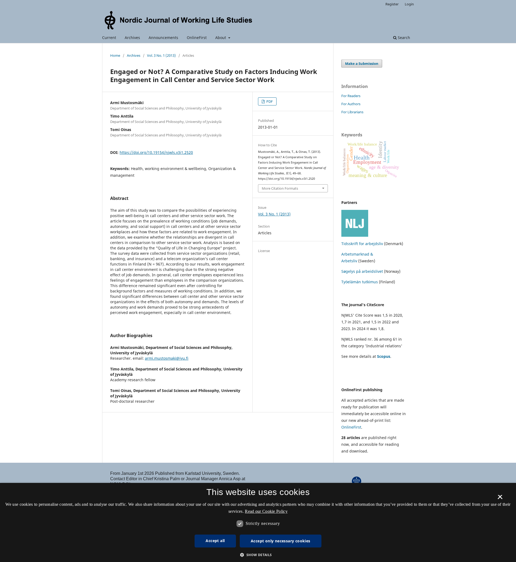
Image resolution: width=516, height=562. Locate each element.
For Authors (350, 103)
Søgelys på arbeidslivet (362, 271)
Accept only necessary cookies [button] (280, 540)
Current (109, 37)
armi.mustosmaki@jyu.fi (166, 358)
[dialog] (258, 522)
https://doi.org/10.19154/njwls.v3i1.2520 (156, 152)
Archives (132, 37)
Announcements (163, 37)
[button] (258, 555)
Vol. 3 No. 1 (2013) (161, 55)
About (221, 37)
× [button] (500, 499)
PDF (269, 101)
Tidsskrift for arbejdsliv (362, 243)
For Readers (350, 95)
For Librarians (352, 111)
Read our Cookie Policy (266, 511)
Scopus (383, 356)
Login (409, 4)
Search (403, 37)
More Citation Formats (280, 188)
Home (115, 55)
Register (392, 4)
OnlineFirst (197, 37)
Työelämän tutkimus (359, 281)
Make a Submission (361, 63)
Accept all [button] (215, 540)
